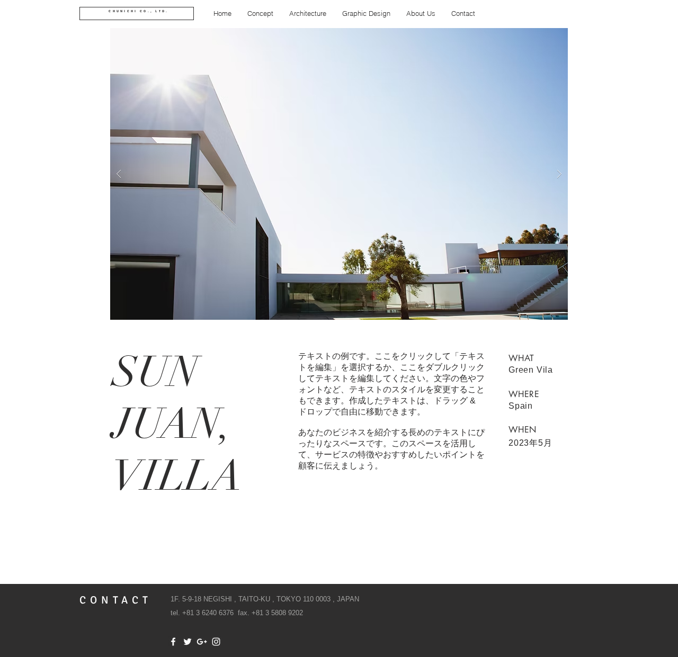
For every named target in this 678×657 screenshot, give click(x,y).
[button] (339, 174)
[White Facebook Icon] (173, 641)
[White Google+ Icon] (202, 641)
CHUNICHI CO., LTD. (138, 11)
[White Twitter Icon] (187, 641)
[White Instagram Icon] (216, 641)
